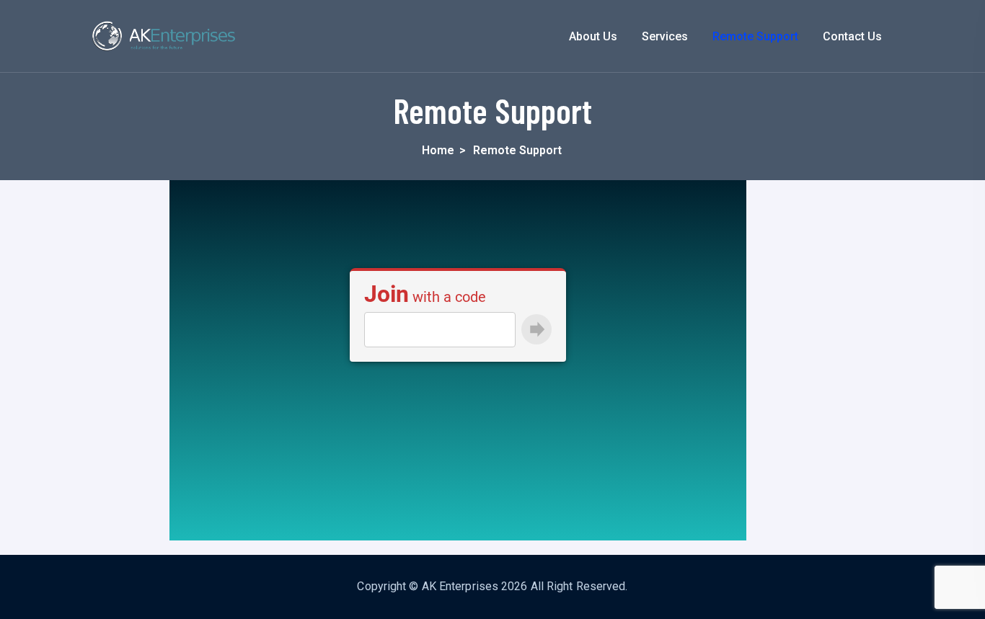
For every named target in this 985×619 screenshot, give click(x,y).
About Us (593, 36)
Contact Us (852, 36)
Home (438, 150)
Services (665, 36)
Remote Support (755, 36)
